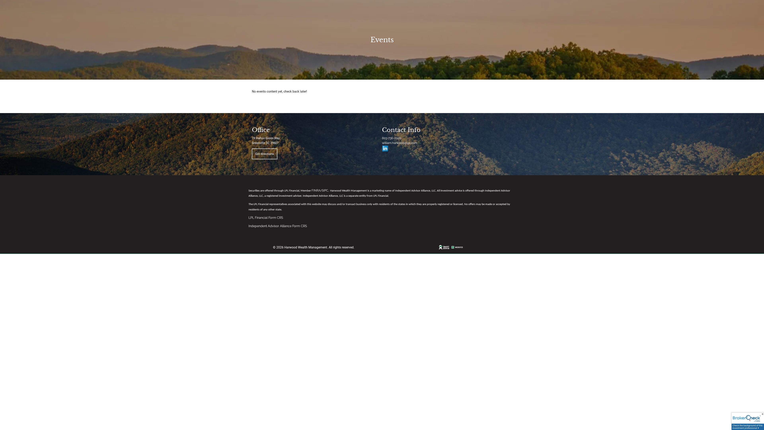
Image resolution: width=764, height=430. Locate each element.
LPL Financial (258, 218)
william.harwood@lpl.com (399, 143)
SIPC (325, 190)
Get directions (264, 154)
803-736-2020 (391, 138)
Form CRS (275, 218)
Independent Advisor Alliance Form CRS (277, 226)
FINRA (316, 190)
